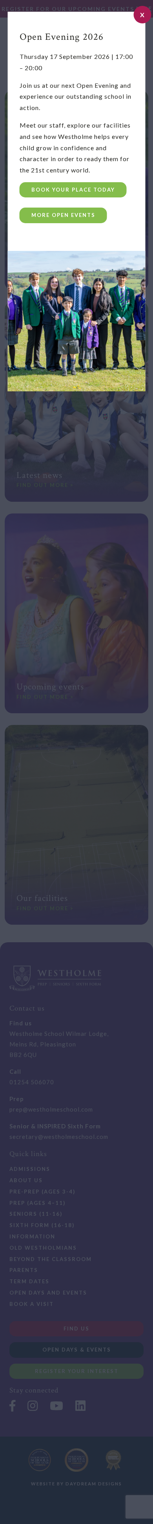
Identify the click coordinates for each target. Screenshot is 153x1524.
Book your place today (73, 190)
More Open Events (63, 215)
